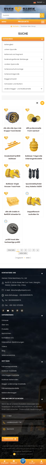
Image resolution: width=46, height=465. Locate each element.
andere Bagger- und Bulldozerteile (17, 89)
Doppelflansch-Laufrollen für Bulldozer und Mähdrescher (33, 215)
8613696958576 (15, 300)
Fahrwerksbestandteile (10, 388)
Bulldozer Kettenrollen (10, 379)
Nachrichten (6, 333)
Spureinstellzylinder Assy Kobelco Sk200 (34, 185)
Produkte (23, 21)
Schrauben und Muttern (13, 84)
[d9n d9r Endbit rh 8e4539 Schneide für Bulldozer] (12, 200)
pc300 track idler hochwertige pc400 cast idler (12, 242)
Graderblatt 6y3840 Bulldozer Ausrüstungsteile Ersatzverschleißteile (12, 160)
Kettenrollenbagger (9, 392)
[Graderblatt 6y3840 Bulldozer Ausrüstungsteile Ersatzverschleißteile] (12, 145)
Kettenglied (8, 44)
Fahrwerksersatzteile (9, 366)
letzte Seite (23, 253)
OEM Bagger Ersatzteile (10, 375)
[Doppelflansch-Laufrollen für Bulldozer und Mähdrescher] (34, 200)
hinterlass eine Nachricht (23, 461)
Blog (3, 351)
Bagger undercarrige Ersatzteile (14, 384)
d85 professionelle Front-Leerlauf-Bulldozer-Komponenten (33, 132)
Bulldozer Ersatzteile (9, 371)
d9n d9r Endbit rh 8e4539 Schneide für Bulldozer (12, 214)
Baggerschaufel (10, 79)
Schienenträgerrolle (11, 74)
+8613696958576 (26, 295)
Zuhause (5, 320)
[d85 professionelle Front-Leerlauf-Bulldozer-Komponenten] (34, 117)
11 (33, 250)
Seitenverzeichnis (8, 355)
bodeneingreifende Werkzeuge (16, 59)
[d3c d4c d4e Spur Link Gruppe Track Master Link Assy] (12, 117)
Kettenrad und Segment (13, 54)
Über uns (5, 324)
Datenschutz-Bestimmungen (13, 342)
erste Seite (11, 250)
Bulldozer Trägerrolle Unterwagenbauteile (33, 157)
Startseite (16, 26)
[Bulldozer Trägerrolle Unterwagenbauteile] (34, 145)
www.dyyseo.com (32, 449)
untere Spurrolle (10, 49)
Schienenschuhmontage (13, 69)
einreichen (8, 439)
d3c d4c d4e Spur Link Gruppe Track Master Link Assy (12, 131)
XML (41, 449)
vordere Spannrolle (11, 64)
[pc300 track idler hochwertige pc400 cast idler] (12, 228)
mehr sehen (34, 219)
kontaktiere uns (8, 338)
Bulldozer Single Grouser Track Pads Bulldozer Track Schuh (12, 187)
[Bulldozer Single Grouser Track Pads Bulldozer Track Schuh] (12, 172)
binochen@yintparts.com (21, 290)
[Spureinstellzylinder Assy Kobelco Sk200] (34, 172)
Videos (4, 346)
